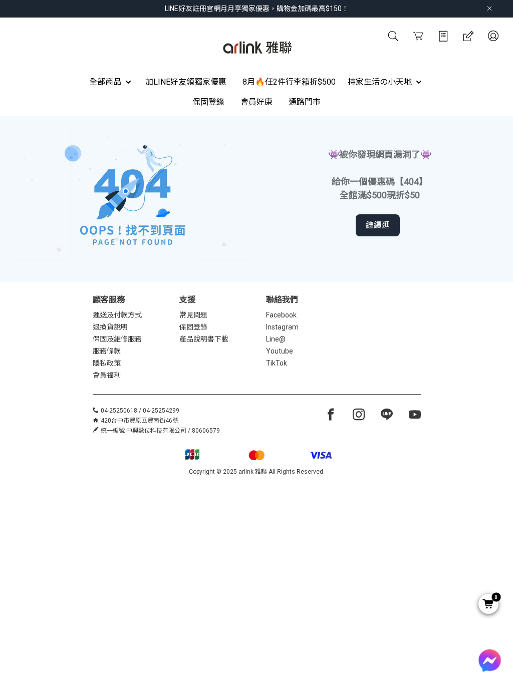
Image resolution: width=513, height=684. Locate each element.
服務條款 (107, 351)
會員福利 (107, 375)
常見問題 (193, 315)
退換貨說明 (110, 327)
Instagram (282, 327)
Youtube (279, 351)
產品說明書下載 (203, 339)
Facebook (281, 315)
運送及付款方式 (117, 315)
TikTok (276, 363)
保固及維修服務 (117, 339)
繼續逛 (378, 225)
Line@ (276, 339)
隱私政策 (107, 363)
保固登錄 (193, 327)
